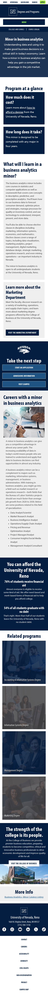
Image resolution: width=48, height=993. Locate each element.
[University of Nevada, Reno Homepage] (24, 910)
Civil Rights (24, 968)
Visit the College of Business (24, 863)
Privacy (24, 982)
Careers (24, 946)
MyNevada (14, 2)
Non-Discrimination (24, 975)
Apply (42, 2)
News (5, 2)
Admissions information (24, 375)
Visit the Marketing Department (22, 332)
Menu (24, 22)
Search (34, 2)
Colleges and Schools (16, 29)
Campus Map (24, 989)
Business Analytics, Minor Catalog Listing (24, 897)
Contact (24, 939)
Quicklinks (25, 2)
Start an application (24, 367)
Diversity (24, 961)
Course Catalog (34, 29)
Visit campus (24, 384)
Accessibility (24, 953)
